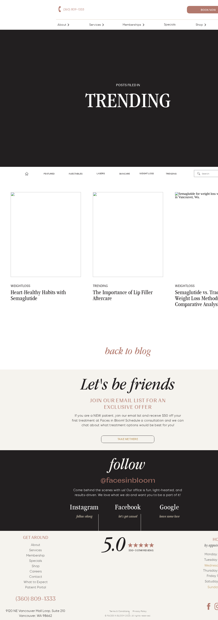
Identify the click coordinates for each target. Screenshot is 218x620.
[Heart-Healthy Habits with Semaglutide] (46, 234)
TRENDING (100, 286)
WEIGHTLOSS (20, 286)
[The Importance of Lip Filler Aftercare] (128, 234)
